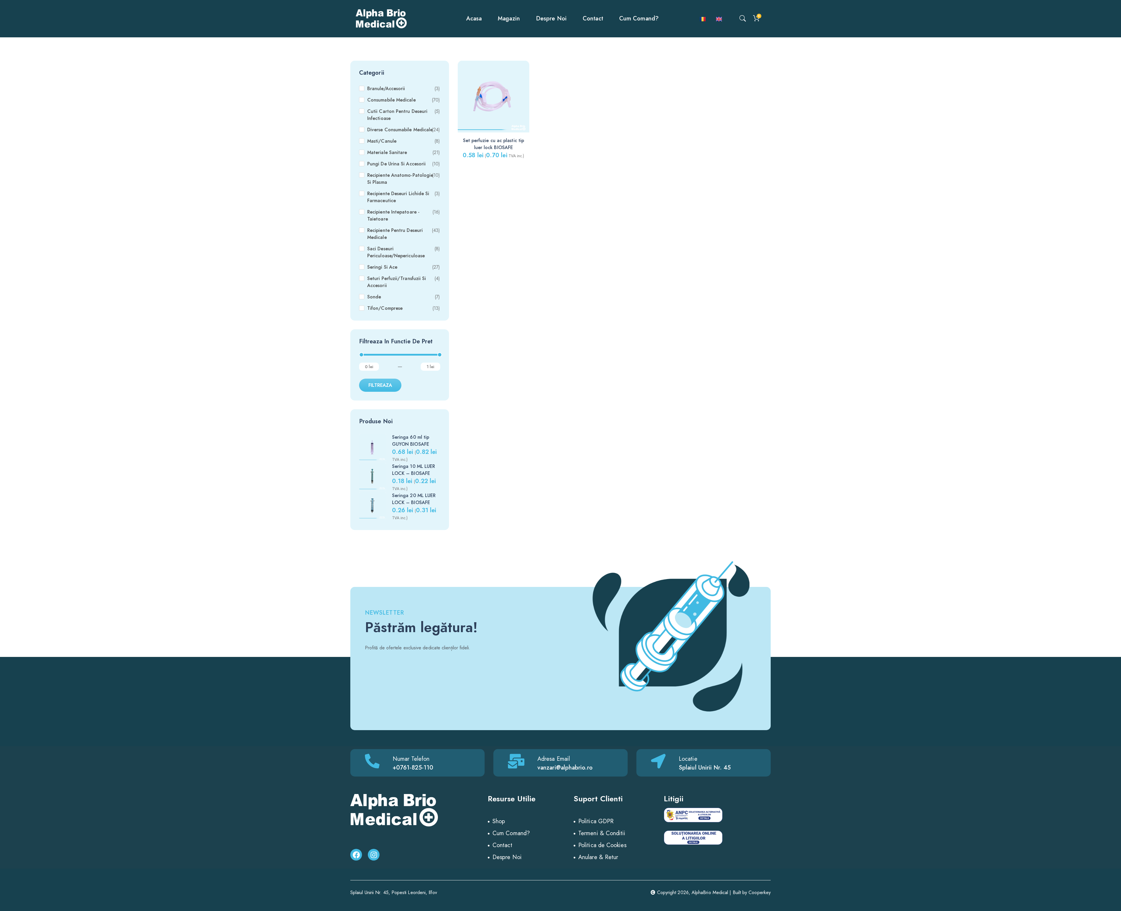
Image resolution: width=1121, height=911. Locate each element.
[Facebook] (356, 855)
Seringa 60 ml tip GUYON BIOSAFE (410, 440)
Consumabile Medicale (391, 100)
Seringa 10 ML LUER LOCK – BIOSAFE (413, 470)
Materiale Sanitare (387, 152)
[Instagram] (374, 855)
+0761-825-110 (413, 767)
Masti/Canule (381, 141)
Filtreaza (380, 385)
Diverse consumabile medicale (400, 129)
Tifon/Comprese (385, 308)
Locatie (688, 759)
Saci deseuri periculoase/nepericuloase (396, 252)
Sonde (374, 296)
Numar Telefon (411, 759)
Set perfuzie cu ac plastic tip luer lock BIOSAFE (493, 144)
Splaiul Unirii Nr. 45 (705, 767)
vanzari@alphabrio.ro (565, 767)
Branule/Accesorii (386, 88)
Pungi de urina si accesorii (396, 163)
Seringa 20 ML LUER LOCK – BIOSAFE (414, 499)
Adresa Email (553, 759)
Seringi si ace (382, 267)
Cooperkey (760, 892)
